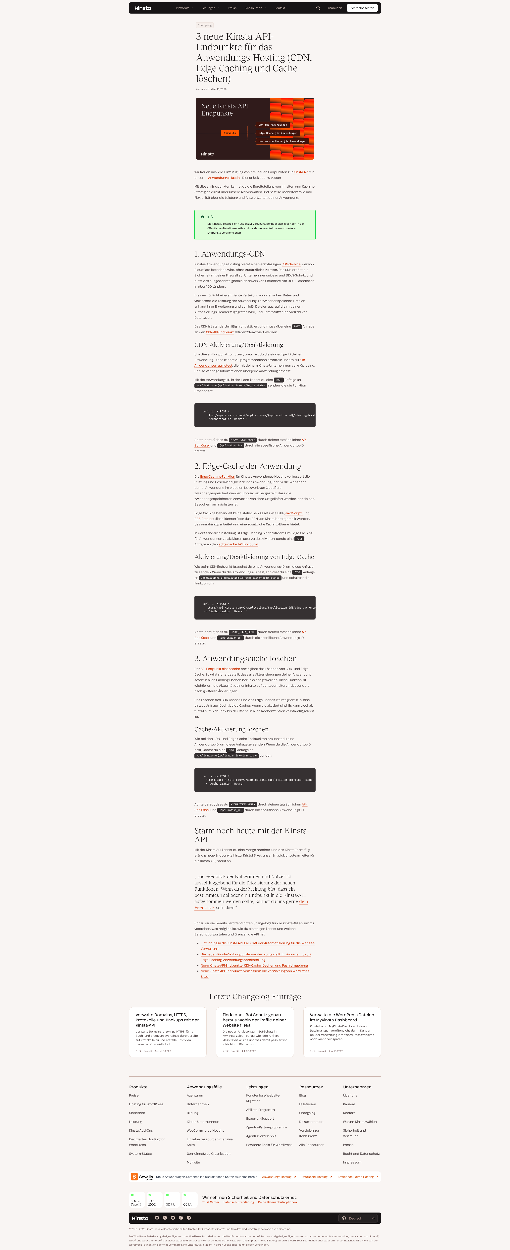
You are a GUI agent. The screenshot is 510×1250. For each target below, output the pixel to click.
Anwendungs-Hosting (224, 177)
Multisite (193, 1162)
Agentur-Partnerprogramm (266, 1127)
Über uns (350, 1095)
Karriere (349, 1104)
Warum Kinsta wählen (360, 1121)
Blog (302, 1095)
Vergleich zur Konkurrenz (309, 1133)
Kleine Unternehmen (203, 1121)
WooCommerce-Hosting (205, 1130)
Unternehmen (198, 1104)
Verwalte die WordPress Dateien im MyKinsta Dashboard (342, 1017)
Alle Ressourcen (311, 1145)
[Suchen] (318, 8)
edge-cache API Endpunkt (238, 544)
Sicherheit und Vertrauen (354, 1133)
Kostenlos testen (362, 8)
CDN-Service (291, 264)
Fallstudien (307, 1104)
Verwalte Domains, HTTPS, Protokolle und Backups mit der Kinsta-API (167, 1020)
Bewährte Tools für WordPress (269, 1145)
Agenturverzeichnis (261, 1136)
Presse (348, 1145)
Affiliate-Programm (260, 1109)
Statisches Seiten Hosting (356, 1177)
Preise (134, 1095)
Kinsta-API (301, 172)
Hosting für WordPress (146, 1104)
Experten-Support (260, 1118)
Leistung (135, 1121)
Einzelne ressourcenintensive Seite (210, 1142)
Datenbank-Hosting (315, 1177)
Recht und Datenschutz (361, 1153)
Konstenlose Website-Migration (263, 1098)
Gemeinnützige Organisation (208, 1153)
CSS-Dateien (203, 518)
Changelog (205, 25)
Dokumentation (311, 1121)
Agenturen (195, 1095)
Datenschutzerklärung (239, 1202)
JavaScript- (294, 513)
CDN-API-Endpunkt (220, 332)
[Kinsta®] (143, 8)
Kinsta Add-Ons (141, 1130)
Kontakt (349, 1113)
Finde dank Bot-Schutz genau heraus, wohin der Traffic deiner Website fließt (254, 1020)
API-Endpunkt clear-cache (220, 669)
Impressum (352, 1162)
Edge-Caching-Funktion (217, 476)
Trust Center (210, 1202)
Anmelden (335, 8)
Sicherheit (137, 1113)
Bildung (192, 1113)
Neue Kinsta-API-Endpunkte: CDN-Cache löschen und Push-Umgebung (254, 965)
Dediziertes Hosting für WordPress (147, 1142)
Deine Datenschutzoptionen (277, 1202)
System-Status (140, 1153)
